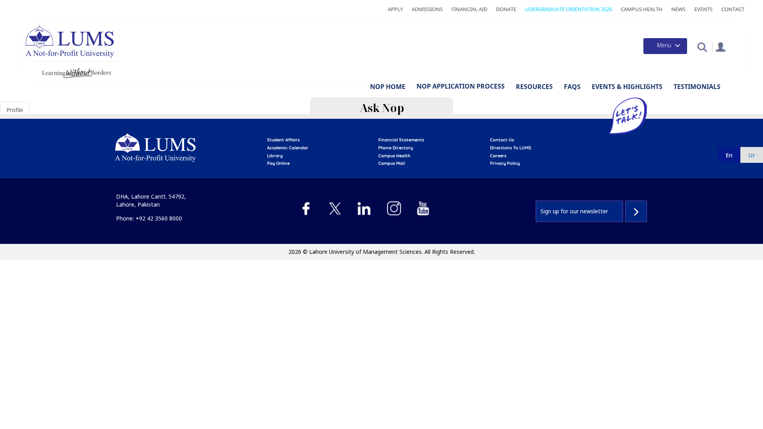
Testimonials (697, 86)
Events (703, 9)
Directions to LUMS (510, 148)
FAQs (572, 86)
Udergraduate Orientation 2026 (568, 9)
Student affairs (283, 140)
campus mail (391, 163)
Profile (14, 110)
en (729, 155)
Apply (395, 9)
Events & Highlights (627, 86)
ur (751, 155)
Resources (534, 86)
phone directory (395, 148)
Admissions (427, 9)
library (275, 155)
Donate (506, 9)
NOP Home (387, 86)
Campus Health (641, 9)
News (678, 9)
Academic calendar (287, 148)
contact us (502, 140)
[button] (702, 46)
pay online (278, 163)
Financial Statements (401, 140)
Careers (498, 155)
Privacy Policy (505, 163)
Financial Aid (469, 9)
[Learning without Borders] (75, 71)
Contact (732, 9)
